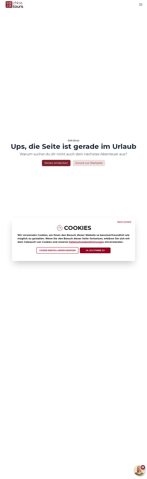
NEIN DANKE (124, 222)
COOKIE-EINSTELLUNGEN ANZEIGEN (57, 250)
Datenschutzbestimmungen (86, 242)
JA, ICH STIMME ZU (95, 250)
